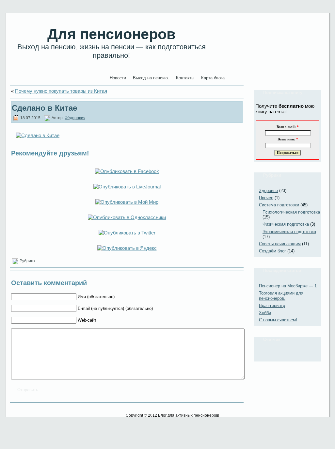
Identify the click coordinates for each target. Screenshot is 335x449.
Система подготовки (279, 204)
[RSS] (17, 417)
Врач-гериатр (272, 305)
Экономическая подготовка (289, 231)
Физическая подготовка (286, 224)
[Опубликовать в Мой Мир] (126, 202)
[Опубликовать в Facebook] (127, 171)
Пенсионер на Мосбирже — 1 (288, 285)
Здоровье (268, 190)
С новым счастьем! (278, 319)
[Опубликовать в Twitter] (127, 232)
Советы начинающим (280, 243)
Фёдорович (75, 118)
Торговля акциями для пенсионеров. (281, 296)
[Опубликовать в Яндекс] (127, 248)
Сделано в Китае (44, 108)
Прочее (266, 197)
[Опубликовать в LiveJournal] (127, 186)
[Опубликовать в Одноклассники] (127, 217)
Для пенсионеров (111, 34)
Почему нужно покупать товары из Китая (61, 91)
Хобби (265, 312)
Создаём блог (272, 251)
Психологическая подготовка (291, 212)
